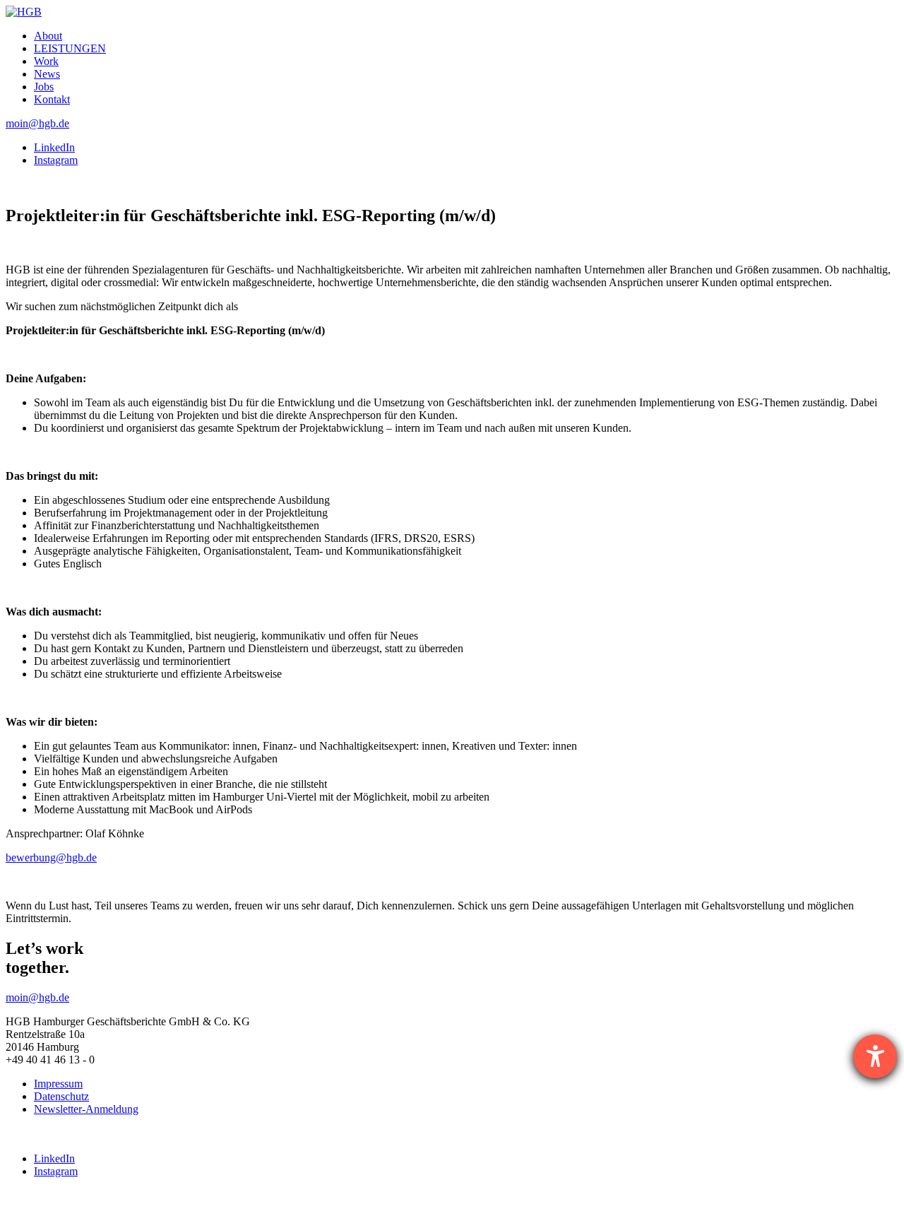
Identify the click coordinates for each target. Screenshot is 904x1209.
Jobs (44, 87)
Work (46, 61)
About (48, 36)
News (47, 74)
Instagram (56, 160)
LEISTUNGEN (70, 48)
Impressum (58, 1084)
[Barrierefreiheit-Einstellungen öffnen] (875, 1056)
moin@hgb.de (37, 123)
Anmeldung (86, 1109)
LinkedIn (54, 147)
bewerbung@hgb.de (51, 857)
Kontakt (52, 99)
